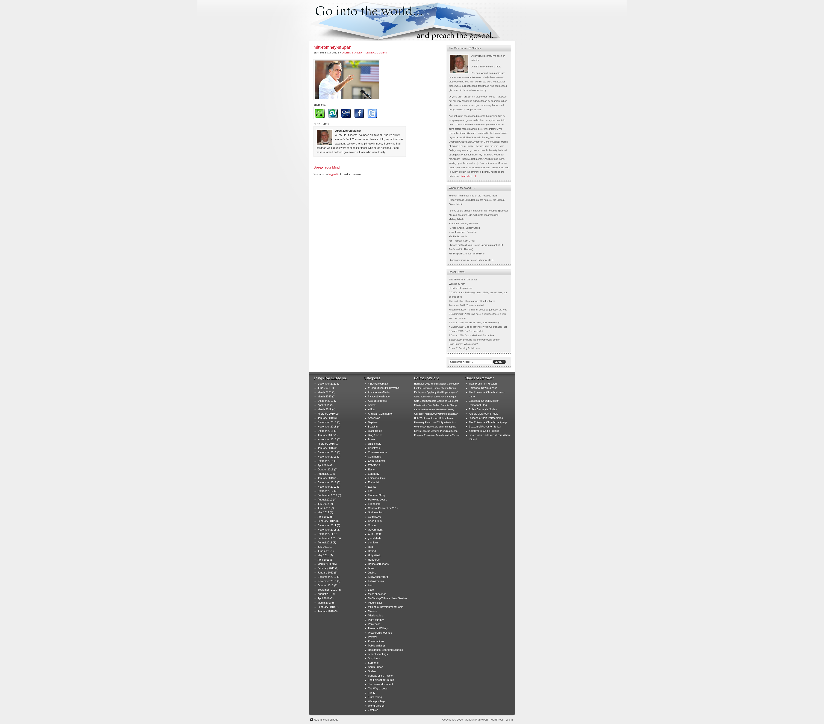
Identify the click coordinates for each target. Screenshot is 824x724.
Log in (509, 719)
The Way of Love (378, 688)
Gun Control (375, 533)
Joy (428, 418)
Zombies (373, 710)
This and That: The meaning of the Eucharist (472, 301)
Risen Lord (430, 422)
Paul (430, 405)
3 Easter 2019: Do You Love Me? (466, 331)
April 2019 (324, 405)
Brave (371, 439)
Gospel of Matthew (424, 413)
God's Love (374, 516)
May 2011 (323, 555)
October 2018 (325, 430)
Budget (452, 396)
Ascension (374, 418)
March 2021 (325, 392)
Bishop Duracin (441, 405)
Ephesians (432, 426)
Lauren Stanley (352, 52)
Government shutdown (446, 413)
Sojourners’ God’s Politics (484, 430)
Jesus (422, 396)
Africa (371, 409)
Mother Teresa (446, 418)
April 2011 (323, 559)
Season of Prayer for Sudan (485, 426)
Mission (372, 611)
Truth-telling (375, 697)
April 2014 (324, 465)
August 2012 (325, 499)
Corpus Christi (376, 460)
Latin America (376, 581)
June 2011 (324, 551)
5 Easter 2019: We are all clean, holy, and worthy (474, 322)
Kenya (417, 431)
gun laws (373, 542)
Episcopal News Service (483, 387)
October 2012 (325, 491)
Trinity (371, 692)
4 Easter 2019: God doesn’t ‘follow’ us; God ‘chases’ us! (478, 326)
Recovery (419, 422)
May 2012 (323, 512)
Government (375, 529)
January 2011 (325, 572)
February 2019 (326, 413)
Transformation (443, 435)
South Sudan (375, 667)
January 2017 (326, 435)
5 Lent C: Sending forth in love (464, 348)
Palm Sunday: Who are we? (463, 344)
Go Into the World (412, 20)
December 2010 (327, 576)
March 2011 (324, 564)
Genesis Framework (476, 719)
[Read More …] (468, 176)
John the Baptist (447, 426)
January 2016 (326, 448)
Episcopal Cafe (377, 478)
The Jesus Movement (380, 684)
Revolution (429, 435)
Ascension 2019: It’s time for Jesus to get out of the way (478, 309)
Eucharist (373, 482)
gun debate (374, 538)
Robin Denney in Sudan (483, 409)
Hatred (372, 551)
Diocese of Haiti (432, 409)
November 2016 (327, 439)
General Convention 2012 (383, 508)
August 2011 (325, 542)
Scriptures (374, 658)
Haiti (370, 546)
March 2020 (325, 396)
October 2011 (325, 533)
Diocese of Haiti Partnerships (486, 418)
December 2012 (327, 482)
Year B (434, 383)
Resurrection (433, 396)
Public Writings (376, 645)
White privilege (376, 701)
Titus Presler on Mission (483, 383)
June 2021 (324, 387)
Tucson (456, 435)
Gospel (372, 525)
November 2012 (327, 486)
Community (374, 456)
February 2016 (326, 443)
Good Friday (375, 521)
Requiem (418, 435)
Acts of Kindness (377, 400)
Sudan (372, 671)
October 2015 (325, 460)
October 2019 (325, 400)
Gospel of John (440, 388)
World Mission (376, 705)
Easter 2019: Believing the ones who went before (474, 339)
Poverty (372, 637)
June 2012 (324, 508)
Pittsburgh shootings (380, 632)
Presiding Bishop (448, 431)
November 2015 (327, 456)
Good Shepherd (428, 401)
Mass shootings (377, 594)
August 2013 (325, 473)
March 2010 (325, 602)
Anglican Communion (380, 413)
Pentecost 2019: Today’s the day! (466, 305)
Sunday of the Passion (381, 675)
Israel (371, 568)
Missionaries (375, 615)
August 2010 (325, 594)
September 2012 (327, 495)
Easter (372, 469)
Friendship (374, 503)
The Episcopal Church (381, 679)
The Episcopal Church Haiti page (488, 422)
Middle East (375, 602)
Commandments (377, 452)
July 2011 (323, 546)
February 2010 (326, 606)
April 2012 (324, 516)
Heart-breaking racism (460, 288)
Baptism (372, 422)
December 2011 (327, 525)
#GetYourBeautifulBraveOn (384, 387)
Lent (370, 585)
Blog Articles (375, 435)
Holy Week (374, 555)
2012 (427, 383)
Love (371, 589)
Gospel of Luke (445, 401)
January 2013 (326, 478)
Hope (445, 392)
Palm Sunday (376, 619)
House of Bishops (378, 564)
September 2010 (327, 589)
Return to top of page (326, 719)
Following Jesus (377, 499)
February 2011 (326, 568)
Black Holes (375, 430)
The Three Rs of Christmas (463, 279)
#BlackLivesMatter (378, 383)
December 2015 (327, 452)
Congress (427, 388)
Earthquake (420, 392)
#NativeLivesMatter (379, 396)
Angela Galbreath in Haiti (483, 413)
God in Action (375, 512)
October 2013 (325, 469)
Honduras (374, 559)
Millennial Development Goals (385, 606)
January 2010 (326, 611)
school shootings (378, 654)
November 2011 (327, 529)
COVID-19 (374, 465)
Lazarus (425, 431)
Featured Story (376, 495)
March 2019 (325, 409)
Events (372, 486)
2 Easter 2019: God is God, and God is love (471, 335)
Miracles (435, 431)
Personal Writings (378, 628)
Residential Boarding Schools (385, 649)
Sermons (373, 662)
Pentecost (374, 624)
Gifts (416, 401)
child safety (374, 443)
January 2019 (326, 418)
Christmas (374, 448)
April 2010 (324, 598)
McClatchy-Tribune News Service (387, 598)
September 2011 (327, 538)
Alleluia (447, 422)
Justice (372, 572)
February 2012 (326, 521)
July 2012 (323, 503)
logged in (334, 174)
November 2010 (327, 581)
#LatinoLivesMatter (379, 392)
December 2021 (327, 383)
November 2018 (327, 426)
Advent (372, 405)
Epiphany (373, 473)
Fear (370, 491)
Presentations (376, 641)
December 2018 (327, 422)
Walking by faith (457, 284)
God (439, 392)
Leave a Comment (376, 52)
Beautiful (373, 426)
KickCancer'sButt (378, 576)
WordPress (497, 719)
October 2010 (325, 585)
